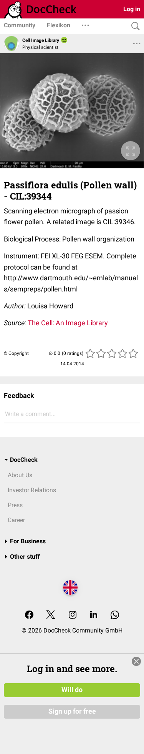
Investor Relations (32, 490)
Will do (72, 690)
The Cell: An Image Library (68, 323)
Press (15, 505)
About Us (20, 475)
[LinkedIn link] (93, 615)
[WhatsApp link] (115, 615)
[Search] (133, 26)
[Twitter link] (50, 615)
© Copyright (16, 353)
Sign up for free (72, 711)
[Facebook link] (29, 615)
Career (16, 520)
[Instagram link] (72, 615)
